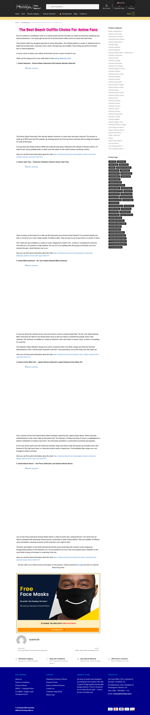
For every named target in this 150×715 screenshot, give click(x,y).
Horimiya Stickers (114, 111)
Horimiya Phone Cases (116, 95)
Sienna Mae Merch (114, 229)
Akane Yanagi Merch (115, 31)
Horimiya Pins (113, 98)
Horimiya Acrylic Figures (123, 167)
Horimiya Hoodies (114, 76)
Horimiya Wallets (114, 119)
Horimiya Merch (113, 203)
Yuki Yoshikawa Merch (116, 149)
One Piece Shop (114, 214)
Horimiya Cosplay (114, 60)
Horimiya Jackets (114, 79)
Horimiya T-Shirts (114, 117)
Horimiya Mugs (113, 90)
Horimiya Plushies (114, 100)
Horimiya (111, 167)
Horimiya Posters (114, 103)
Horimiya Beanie (114, 173)
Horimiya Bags (113, 44)
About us (18, 679)
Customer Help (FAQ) (54, 692)
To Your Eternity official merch (117, 244)
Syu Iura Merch (113, 143)
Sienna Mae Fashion (115, 217)
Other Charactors (114, 135)
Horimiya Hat (128, 191)
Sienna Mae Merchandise (116, 232)
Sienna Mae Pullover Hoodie (117, 238)
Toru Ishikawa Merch (115, 146)
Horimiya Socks (113, 109)
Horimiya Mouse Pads (115, 87)
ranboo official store (126, 214)
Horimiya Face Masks (115, 66)
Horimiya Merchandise (115, 206)
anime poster (121, 161)
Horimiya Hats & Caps (115, 74)
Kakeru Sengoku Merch (116, 130)
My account (106, 8)
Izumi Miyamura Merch (116, 127)
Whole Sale (50, 695)
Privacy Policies (21, 685)
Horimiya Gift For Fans (115, 191)
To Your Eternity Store (115, 247)
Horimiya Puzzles (114, 106)
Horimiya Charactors (115, 55)
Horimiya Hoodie (114, 194)
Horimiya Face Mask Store (116, 185)
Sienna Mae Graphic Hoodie (117, 223)
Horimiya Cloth (113, 58)
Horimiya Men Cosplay (116, 85)
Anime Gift (112, 161)
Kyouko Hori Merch (114, 133)
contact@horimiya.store (122, 694)
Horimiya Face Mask (115, 182)
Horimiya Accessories (115, 36)
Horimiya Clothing (114, 179)
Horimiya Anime (113, 170)
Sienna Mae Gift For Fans (116, 220)
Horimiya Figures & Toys (116, 68)
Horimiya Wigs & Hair (115, 122)
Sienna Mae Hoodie (115, 226)
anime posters (113, 164)
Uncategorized (25, 22)
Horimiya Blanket (114, 50)
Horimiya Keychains (115, 82)
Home (17, 22)
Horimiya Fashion (114, 188)
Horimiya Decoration (115, 63)
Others (110, 138)
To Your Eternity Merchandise (117, 241)
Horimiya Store (113, 212)
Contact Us (50, 688)
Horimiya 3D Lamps (115, 34)
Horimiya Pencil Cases (116, 92)
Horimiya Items (113, 197)
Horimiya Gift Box (114, 71)
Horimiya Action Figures (116, 39)
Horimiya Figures (126, 188)
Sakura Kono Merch (115, 141)
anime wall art (124, 164)
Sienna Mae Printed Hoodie (117, 235)
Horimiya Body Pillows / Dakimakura (120, 52)
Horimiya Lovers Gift (115, 200)
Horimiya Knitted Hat (126, 197)
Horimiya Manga (127, 200)
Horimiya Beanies (114, 47)
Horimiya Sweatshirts (115, 114)
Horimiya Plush (129, 206)
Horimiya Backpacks (115, 42)
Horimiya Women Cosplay (117, 124)
